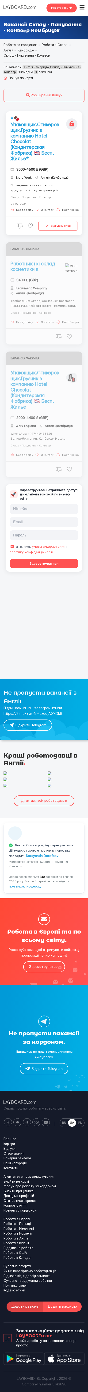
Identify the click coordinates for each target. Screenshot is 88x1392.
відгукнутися (61, 225)
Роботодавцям (61, 8)
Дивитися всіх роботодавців (44, 800)
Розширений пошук (46, 95)
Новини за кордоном (20, 1210)
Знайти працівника (19, 1191)
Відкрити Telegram (30, 725)
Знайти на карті (16, 1181)
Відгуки (9, 1148)
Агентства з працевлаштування (29, 1176)
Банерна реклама (17, 1158)
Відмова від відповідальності (27, 1276)
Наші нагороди (15, 1163)
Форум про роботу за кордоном (30, 1186)
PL (80, 1122)
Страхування (14, 1153)
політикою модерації (25, 886)
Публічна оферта (17, 1266)
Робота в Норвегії (18, 1233)
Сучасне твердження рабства (28, 1281)
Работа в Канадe (17, 1257)
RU (64, 1122)
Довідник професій (19, 1196)
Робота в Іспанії (16, 1243)
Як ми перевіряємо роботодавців (30, 1271)
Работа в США (15, 1253)
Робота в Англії (16, 1238)
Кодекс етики (14, 1290)
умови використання (48, 546)
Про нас (10, 1139)
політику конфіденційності (31, 552)
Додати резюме (24, 1306)
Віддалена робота (18, 1248)
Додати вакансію (62, 1306)
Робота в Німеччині (19, 1229)
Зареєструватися (44, 563)
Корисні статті (15, 1205)
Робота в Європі (17, 1219)
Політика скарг (15, 1285)
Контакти (11, 1168)
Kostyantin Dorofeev (42, 856)
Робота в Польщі (17, 1224)
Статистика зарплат (20, 1201)
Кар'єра (9, 1144)
